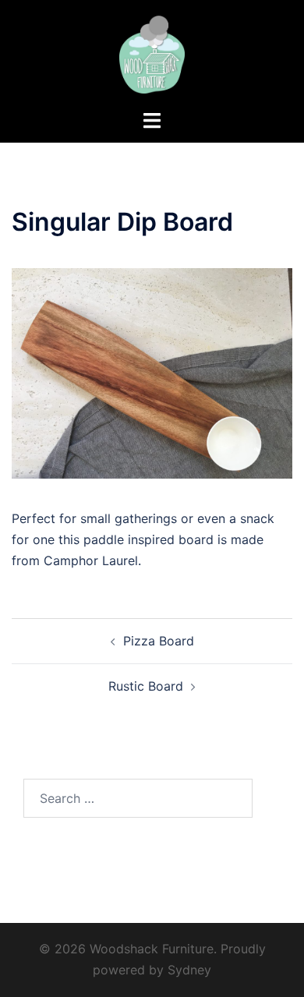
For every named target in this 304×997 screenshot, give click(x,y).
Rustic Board (145, 686)
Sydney (189, 970)
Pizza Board (158, 641)
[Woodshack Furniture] (151, 53)
